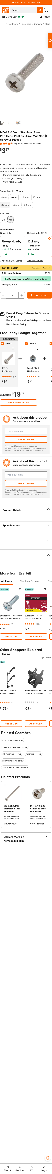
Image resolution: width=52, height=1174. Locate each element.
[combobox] (23, 10)
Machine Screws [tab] (30, 581)
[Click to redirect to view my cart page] (46, 10)
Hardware (13, 23)
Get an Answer (26, 439)
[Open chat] (50, 40)
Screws (38, 23)
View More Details (12, 181)
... (3, 24)
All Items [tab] (6, 581)
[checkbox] (26, 343)
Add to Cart (41, 295)
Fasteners (26, 23)
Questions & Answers (31, 143)
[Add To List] (40, 136)
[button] (26, 510)
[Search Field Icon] (40, 10)
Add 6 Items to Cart (18, 402)
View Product (10, 823)
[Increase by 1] (21, 295)
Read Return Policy (16, 324)
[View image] (2, 123)
